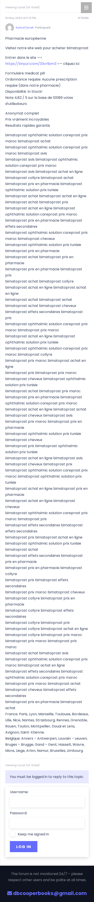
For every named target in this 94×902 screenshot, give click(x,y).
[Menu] (86, 7)
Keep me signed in (33, 834)
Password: (18, 813)
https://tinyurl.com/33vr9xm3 (30, 63)
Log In (23, 846)
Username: (19, 791)
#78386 (83, 18)
